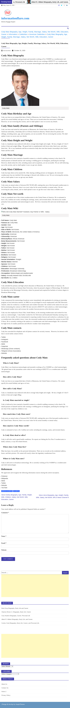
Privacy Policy (6, 695)
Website (3, 550)
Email (3, 543)
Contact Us (15, 28)
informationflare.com (15, 18)
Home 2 (4, 691)
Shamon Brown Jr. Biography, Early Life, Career (16, 612)
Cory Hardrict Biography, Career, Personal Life (16, 615)
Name (3, 536)
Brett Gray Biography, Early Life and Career (15, 608)
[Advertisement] (35, 589)
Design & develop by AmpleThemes (13, 704)
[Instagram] (64, 5)
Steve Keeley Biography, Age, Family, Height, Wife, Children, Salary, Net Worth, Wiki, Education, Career (16, 497)
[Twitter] (61, 5)
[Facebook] (59, 5)
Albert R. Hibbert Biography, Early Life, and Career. (42, 2)
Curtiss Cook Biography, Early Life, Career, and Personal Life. (20, 623)
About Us (5, 28)
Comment (5, 512)
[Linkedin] (66, 5)
